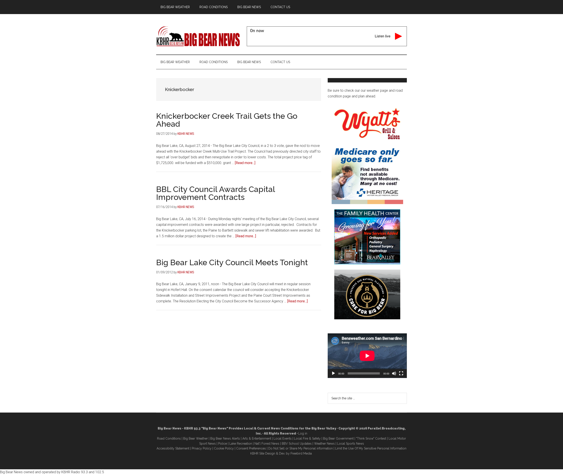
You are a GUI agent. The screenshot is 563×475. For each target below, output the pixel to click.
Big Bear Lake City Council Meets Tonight (232, 262)
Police (222, 443)
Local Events (283, 438)
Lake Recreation (240, 443)
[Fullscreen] (401, 373)
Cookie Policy (224, 448)
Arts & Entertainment (256, 438)
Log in (302, 433)
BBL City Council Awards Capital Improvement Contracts (215, 193)
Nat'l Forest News (266, 443)
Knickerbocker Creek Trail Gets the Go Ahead (226, 119)
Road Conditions (169, 438)
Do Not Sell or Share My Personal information (300, 448)
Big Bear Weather (195, 438)
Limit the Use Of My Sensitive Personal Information (370, 448)
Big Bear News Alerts (225, 438)
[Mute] (394, 373)
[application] (367, 355)
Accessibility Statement (173, 448)
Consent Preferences (251, 448)
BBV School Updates (297, 443)
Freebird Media (301, 453)
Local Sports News (350, 443)
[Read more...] (245, 163)
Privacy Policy (202, 448)
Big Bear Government (338, 438)
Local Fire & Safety (307, 438)
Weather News (324, 443)
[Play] (333, 373)
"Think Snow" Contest (371, 438)
